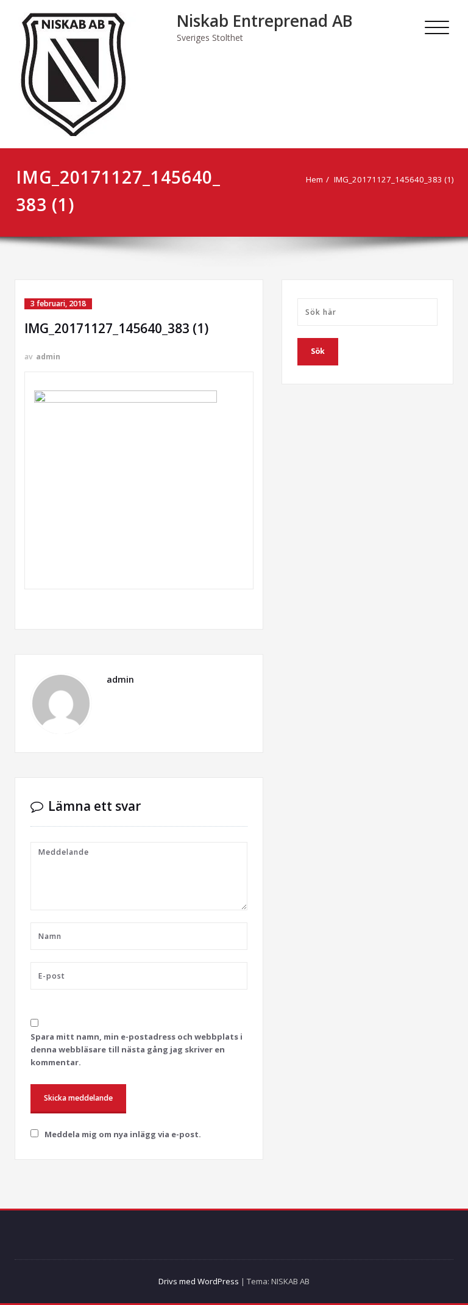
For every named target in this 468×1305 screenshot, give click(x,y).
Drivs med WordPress (198, 1281)
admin (48, 356)
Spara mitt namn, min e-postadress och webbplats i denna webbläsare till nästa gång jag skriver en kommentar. (136, 1049)
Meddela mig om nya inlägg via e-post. (122, 1134)
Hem (314, 179)
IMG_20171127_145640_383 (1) (393, 179)
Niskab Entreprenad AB (265, 21)
